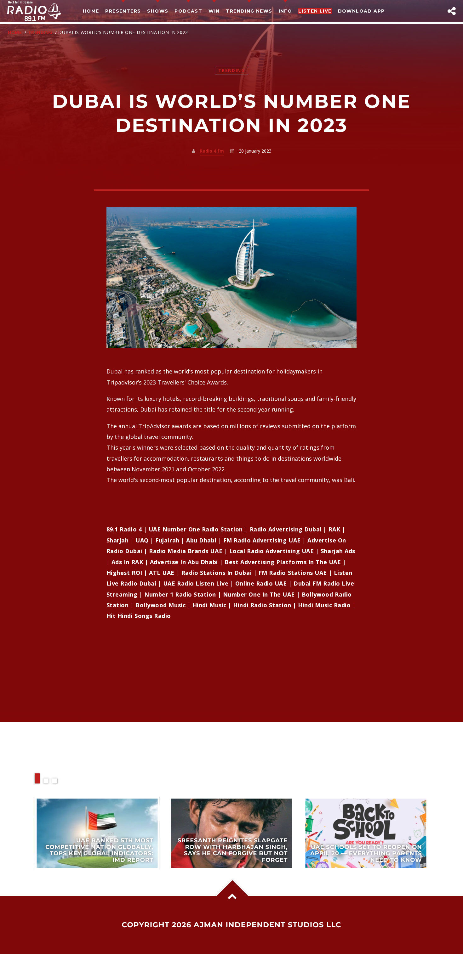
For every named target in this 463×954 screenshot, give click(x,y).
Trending (40, 32)
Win (214, 11)
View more (97, 833)
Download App (361, 11)
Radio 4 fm (212, 151)
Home (91, 11)
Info (285, 11)
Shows (157, 11)
